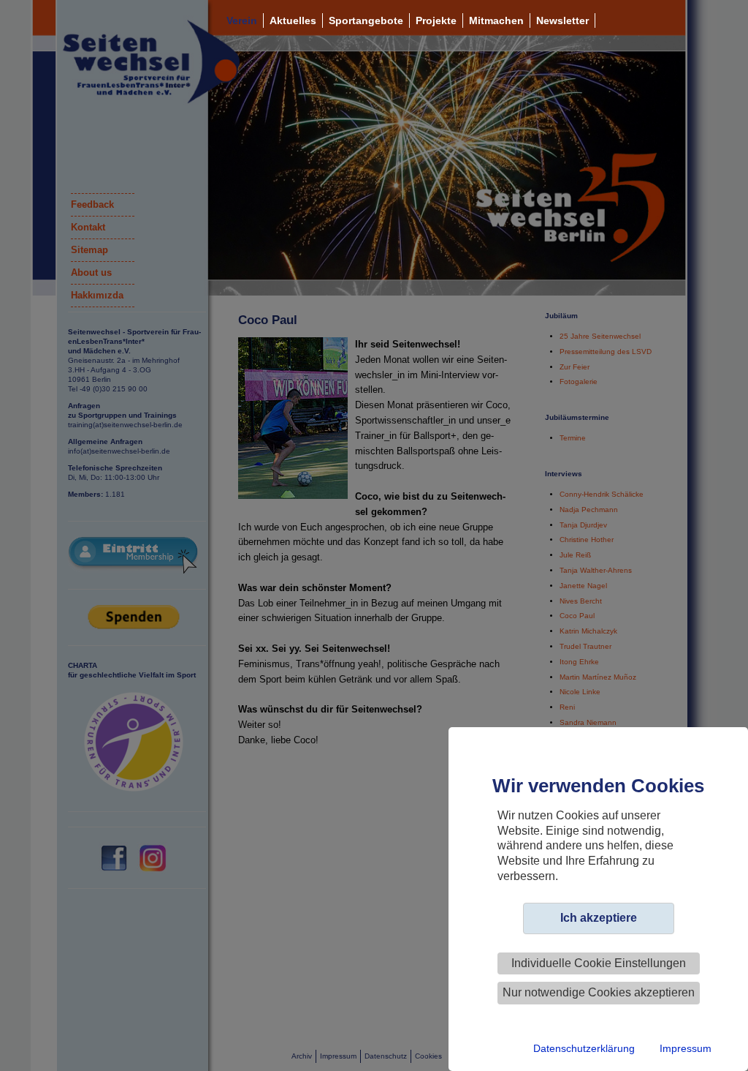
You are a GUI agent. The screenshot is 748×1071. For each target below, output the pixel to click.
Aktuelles (293, 20)
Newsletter (562, 20)
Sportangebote (366, 20)
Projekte (436, 20)
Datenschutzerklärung (584, 1048)
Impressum (685, 1048)
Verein (241, 20)
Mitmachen (496, 20)
